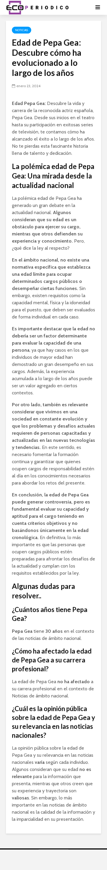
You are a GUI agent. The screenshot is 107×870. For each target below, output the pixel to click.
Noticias (21, 30)
